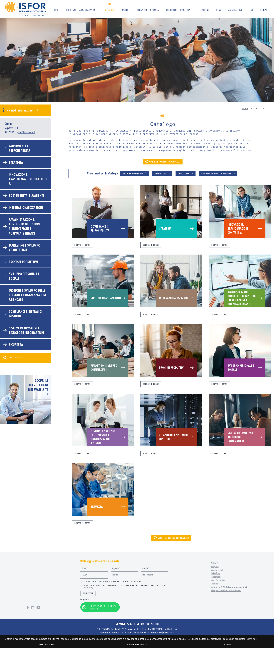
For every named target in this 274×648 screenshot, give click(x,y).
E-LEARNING (203, 10)
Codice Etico (214, 583)
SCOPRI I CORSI (82, 245)
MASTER (125, 10)
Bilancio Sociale (216, 576)
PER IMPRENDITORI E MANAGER (216, 173)
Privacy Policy (215, 566)
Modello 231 (215, 563)
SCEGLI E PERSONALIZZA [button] (137, 644)
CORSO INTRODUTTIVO (133, 173)
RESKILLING (161, 173)
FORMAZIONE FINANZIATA (178, 10)
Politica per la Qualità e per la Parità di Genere (226, 590)
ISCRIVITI (88, 593)
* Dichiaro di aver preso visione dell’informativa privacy (112, 581)
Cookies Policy (215, 573)
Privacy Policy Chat (217, 570)
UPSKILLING (184, 173)
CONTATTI (264, 10)
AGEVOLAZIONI (235, 10)
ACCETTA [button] (227, 644)
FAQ (251, 10)
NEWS (218, 10)
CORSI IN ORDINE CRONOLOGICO (164, 161)
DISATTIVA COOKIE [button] (46, 644)
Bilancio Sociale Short (218, 580)
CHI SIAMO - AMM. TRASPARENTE (82, 10)
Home (245, 108)
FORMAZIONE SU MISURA (147, 10)
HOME (56, 10)
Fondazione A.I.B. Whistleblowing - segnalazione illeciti (229, 587)
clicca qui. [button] (251, 639)
